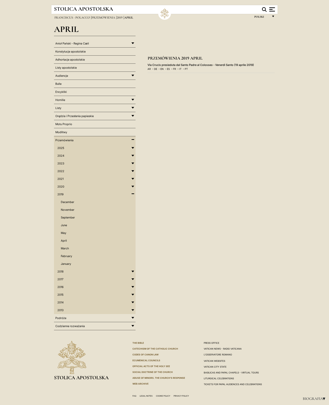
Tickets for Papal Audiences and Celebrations (233, 384)
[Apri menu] (271, 9)
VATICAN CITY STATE (215, 366)
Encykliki (61, 92)
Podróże (60, 318)
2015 (60, 294)
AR (149, 68)
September (68, 217)
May (63, 233)
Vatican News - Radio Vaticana (223, 348)
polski (262, 17)
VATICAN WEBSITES (214, 361)
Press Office (211, 343)
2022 (60, 171)
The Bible (138, 343)
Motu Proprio (63, 124)
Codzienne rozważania (70, 326)
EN (162, 68)
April (64, 240)
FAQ (134, 396)
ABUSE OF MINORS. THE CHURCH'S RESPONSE (158, 378)
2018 (60, 271)
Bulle (58, 83)
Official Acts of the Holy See (151, 366)
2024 (60, 155)
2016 (60, 287)
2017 (60, 279)
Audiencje (61, 75)
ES (168, 68)
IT (180, 68)
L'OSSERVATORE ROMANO (218, 354)
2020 (60, 186)
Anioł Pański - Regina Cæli (72, 43)
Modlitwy (61, 132)
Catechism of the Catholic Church (155, 348)
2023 (60, 163)
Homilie (60, 100)
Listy (58, 108)
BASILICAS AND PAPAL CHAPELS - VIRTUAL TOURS (231, 372)
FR (174, 68)
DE (155, 68)
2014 (60, 302)
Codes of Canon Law (145, 354)
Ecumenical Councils (146, 360)
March (65, 248)
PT (186, 68)
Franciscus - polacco (72, 17)
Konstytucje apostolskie (70, 51)
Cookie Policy (163, 396)
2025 (60, 148)
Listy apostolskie (66, 67)
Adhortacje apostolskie (70, 59)
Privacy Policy (181, 396)
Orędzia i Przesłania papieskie (74, 116)
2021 (60, 179)
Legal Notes (146, 396)
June (64, 225)
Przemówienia (104, 17)
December (67, 202)
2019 (120, 17)
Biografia (315, 398)
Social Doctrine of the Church (152, 372)
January (66, 263)
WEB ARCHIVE (140, 383)
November (67, 209)
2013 (60, 310)
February (66, 256)
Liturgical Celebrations (219, 378)
